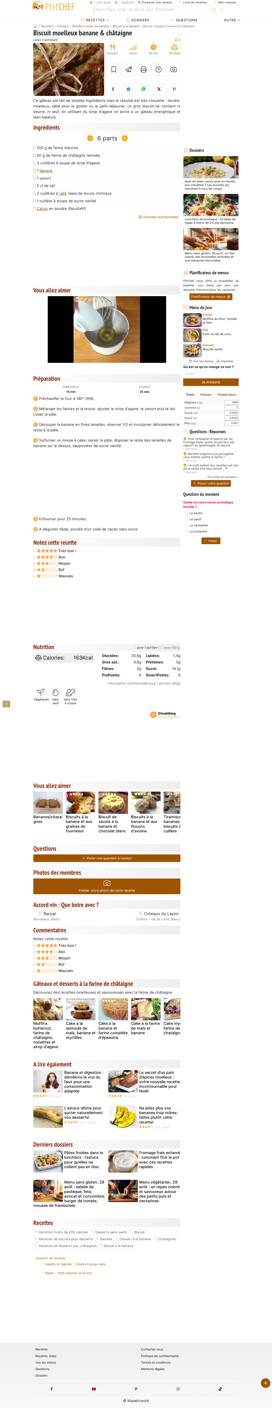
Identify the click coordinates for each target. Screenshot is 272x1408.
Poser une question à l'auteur (109, 858)
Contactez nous (152, 1349)
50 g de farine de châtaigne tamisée (68, 155)
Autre (229, 20)
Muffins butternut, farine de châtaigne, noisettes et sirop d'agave (45, 1035)
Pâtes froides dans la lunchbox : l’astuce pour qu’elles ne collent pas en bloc (83, 1159)
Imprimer (226, 361)
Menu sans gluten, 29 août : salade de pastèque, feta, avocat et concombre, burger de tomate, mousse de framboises (69, 1194)
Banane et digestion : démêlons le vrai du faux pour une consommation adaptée (84, 1082)
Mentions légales (152, 1369)
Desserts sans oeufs (111, 1232)
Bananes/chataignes (47, 819)
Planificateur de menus (209, 297)
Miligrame (193, 402)
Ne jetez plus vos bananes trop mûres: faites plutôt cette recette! (158, 1115)
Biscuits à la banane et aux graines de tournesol (79, 824)
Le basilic (196, 513)
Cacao (42, 208)
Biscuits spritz (213, 349)
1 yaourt (44, 178)
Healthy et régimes (58, 1264)
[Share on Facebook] (113, 89)
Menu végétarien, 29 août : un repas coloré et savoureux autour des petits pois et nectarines (159, 1191)
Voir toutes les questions (221, 476)
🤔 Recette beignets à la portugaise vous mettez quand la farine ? (208, 455)
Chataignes (167, 1239)
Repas (49, 1273)
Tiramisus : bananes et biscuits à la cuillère (174, 824)
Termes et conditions (155, 1362)
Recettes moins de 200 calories (63, 1232)
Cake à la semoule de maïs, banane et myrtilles (80, 1030)
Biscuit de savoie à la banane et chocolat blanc (112, 824)
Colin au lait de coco (217, 334)
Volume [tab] (205, 394)
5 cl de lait (46, 186)
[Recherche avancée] (221, 10)
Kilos (190, 423)
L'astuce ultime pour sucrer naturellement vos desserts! (83, 1113)
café (63, 193)
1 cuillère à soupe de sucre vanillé (66, 201)
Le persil (195, 519)
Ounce (191, 412)
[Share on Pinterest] (174, 89)
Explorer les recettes (50, 1258)
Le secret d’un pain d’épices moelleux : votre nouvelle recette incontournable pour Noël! (159, 1082)
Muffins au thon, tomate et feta (220, 320)
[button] (38, 69)
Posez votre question (213, 483)
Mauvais (65, 576)
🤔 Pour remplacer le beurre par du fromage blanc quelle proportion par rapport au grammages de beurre (208, 442)
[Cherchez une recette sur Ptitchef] (214, 9)
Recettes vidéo (46, 1356)
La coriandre (198, 531)
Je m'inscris (211, 382)
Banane (106, 1239)
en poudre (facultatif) (61, 208)
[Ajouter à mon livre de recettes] (114, 70)
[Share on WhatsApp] (143, 89)
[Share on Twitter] (159, 89)
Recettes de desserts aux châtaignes (68, 1246)
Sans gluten (103, 2)
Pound (190, 418)
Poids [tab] (190, 394)
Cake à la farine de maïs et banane (145, 1028)
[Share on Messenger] (128, 89)
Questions (186, 20)
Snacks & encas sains (91, 1264)
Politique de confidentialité (160, 1356)
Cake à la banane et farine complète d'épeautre (113, 1030)
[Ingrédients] (6, 704)
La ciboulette (198, 525)
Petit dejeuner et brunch (75, 1273)
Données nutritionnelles (160, 217)
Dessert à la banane (135, 1239)
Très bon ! (67, 551)
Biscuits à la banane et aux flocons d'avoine (144, 824)
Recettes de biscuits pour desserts (66, 1239)
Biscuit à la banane (118, 1246)
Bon (61, 557)
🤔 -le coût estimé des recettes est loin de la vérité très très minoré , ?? (210, 467)
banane (46, 170)
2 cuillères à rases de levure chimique (74, 193)
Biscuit (139, 1232)
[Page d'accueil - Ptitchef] (35, 26)
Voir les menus (203, 361)
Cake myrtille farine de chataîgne (176, 1028)
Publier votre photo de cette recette (107, 890)
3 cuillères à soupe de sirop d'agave (68, 163)
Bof (61, 569)
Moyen (64, 563)
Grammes (192, 407)
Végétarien (127, 2)
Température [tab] (226, 394)
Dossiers (139, 20)
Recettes (95, 20)
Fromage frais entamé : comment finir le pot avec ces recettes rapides (159, 1159)
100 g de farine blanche (57, 148)
